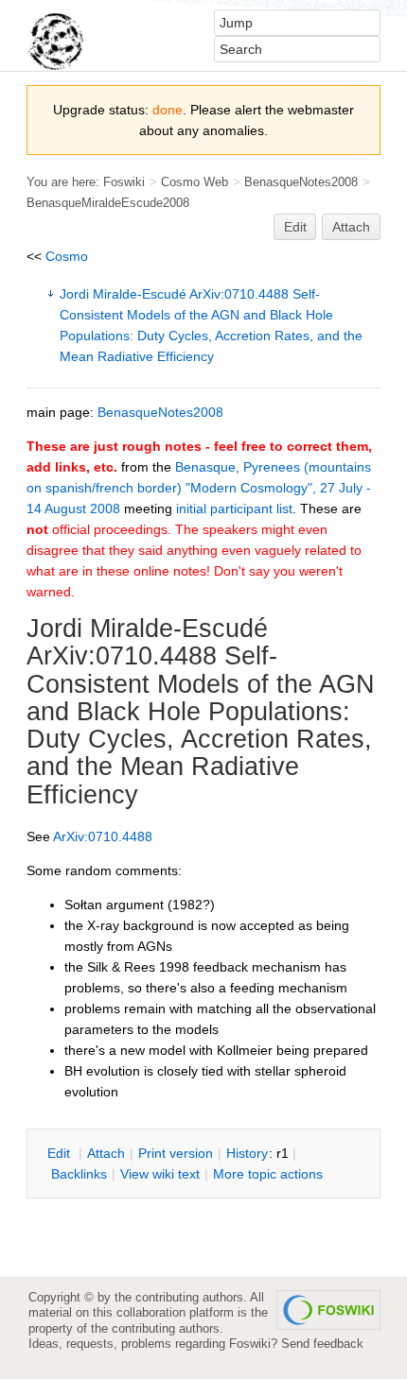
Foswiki (124, 182)
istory (247, 1153)
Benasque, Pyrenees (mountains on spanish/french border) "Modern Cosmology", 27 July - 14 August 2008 (199, 487)
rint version (175, 1153)
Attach (351, 226)
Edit (295, 226)
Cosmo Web (194, 182)
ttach (106, 1153)
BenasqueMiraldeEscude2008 (108, 203)
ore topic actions (268, 1173)
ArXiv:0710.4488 (122, 656)
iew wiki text (160, 1173)
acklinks (79, 1173)
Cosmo (66, 256)
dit (60, 1153)
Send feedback (322, 1343)
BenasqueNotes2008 (301, 182)
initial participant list (234, 508)
